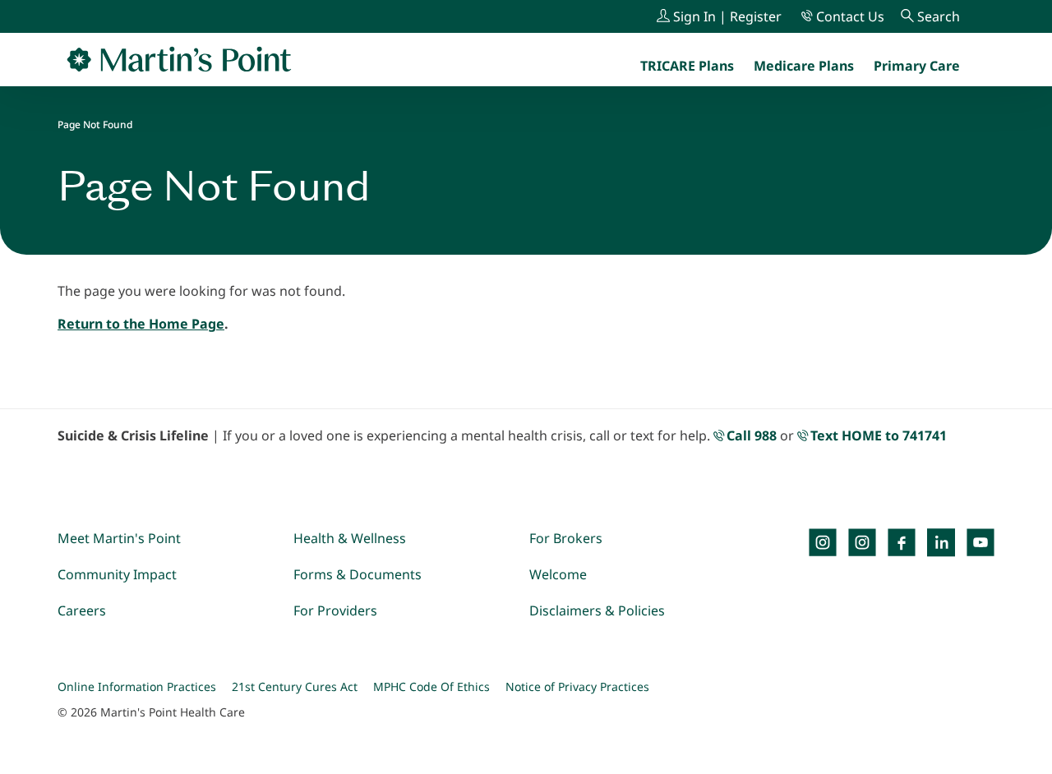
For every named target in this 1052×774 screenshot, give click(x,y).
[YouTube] (980, 542)
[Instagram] (862, 542)
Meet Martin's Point (119, 538)
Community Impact (117, 574)
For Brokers (565, 538)
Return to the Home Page (141, 324)
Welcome (558, 574)
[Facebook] (902, 542)
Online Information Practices (137, 686)
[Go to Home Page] (179, 59)
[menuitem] (917, 65)
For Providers (335, 610)
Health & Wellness (349, 538)
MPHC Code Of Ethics (431, 686)
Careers (82, 610)
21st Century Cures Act (295, 686)
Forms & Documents (357, 574)
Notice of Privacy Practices (577, 686)
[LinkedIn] (941, 542)
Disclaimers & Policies (597, 610)
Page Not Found (95, 124)
